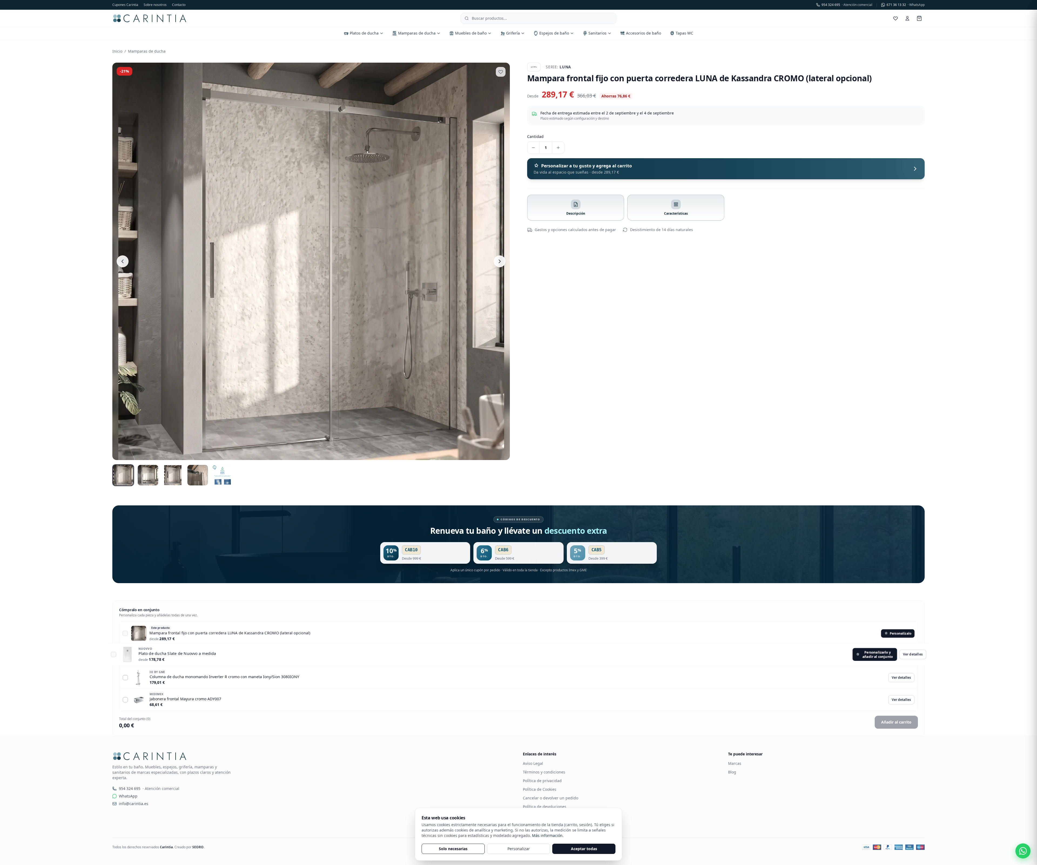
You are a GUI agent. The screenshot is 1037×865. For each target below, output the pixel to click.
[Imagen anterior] (123, 261)
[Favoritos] (895, 18)
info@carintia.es (133, 803)
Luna (565, 66)
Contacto (179, 5)
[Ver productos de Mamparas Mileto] (533, 67)
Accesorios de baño (643, 33)
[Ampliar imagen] (311, 261)
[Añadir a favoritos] (501, 72)
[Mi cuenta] (907, 18)
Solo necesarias (453, 848)
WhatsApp (128, 796)
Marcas (734, 763)
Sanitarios (597, 33)
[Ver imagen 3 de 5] (173, 475)
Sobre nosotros (155, 5)
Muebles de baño (471, 33)
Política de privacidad (542, 780)
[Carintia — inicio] (149, 18)
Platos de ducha (364, 33)
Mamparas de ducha (417, 33)
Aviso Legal (533, 763)
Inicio (117, 51)
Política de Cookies (539, 789)
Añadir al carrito (896, 722)
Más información (547, 835)
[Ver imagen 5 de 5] (222, 475)
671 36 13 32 (906, 5)
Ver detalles (901, 655)
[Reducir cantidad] (533, 148)
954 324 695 (846, 5)
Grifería (513, 33)
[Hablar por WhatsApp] (1023, 851)
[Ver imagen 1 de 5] (123, 475)
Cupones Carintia (125, 5)
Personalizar (518, 848)
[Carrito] (919, 18)
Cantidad (535, 136)
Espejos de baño (554, 33)
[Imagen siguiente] (500, 261)
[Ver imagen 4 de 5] (197, 475)
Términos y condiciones (544, 772)
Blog (732, 772)
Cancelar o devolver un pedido (550, 797)
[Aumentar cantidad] (558, 148)
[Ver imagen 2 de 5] (148, 475)
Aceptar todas (584, 848)
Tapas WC (684, 33)
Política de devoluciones (544, 806)
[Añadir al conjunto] (125, 633)
